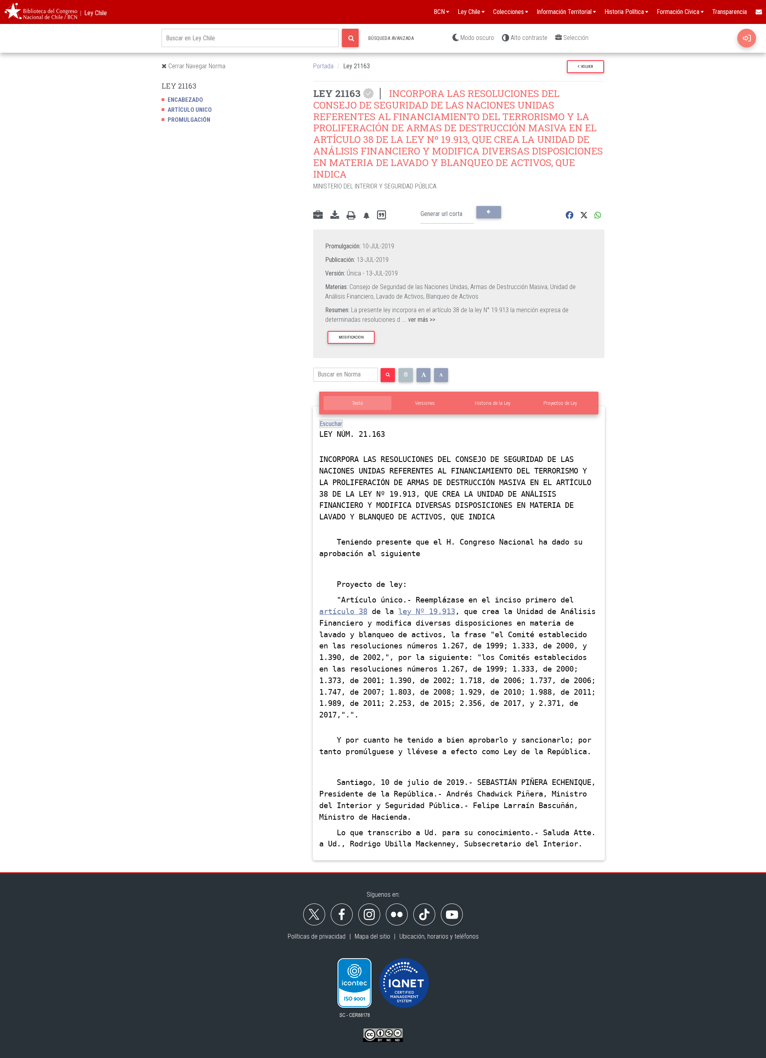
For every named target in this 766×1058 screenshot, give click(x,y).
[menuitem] (758, 12)
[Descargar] (334, 215)
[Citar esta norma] (381, 215)
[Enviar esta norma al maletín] (318, 215)
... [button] (418, 319)
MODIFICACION (351, 337)
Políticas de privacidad (316, 936)
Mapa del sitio (372, 936)
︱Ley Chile (92, 13)
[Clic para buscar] (350, 38)
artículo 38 (343, 611)
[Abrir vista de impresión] (351, 215)
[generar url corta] (488, 212)
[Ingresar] (746, 38)
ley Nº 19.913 (426, 611)
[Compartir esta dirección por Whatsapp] (597, 215)
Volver (586, 66)
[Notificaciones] (366, 215)
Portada (323, 66)
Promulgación (189, 119)
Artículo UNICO (190, 109)
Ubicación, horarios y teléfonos (439, 936)
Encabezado (185, 99)
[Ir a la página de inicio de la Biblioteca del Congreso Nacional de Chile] (41, 12)
